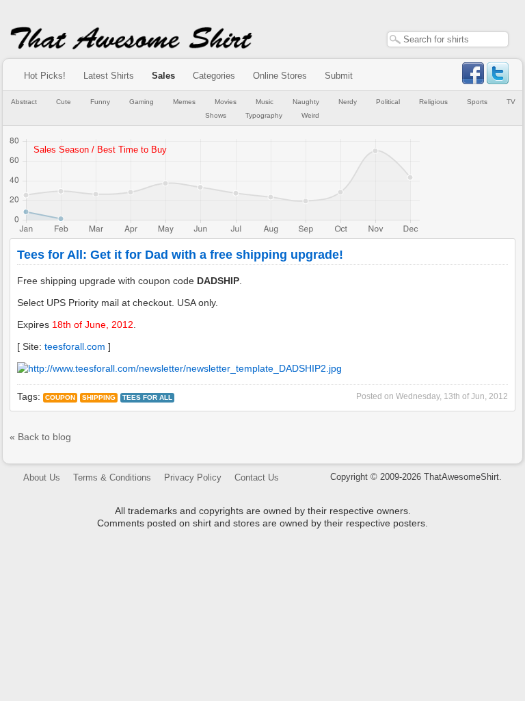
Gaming (141, 101)
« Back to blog (40, 436)
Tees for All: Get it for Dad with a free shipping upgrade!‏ (180, 255)
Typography (263, 115)
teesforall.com (74, 346)
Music (264, 101)
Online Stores (280, 76)
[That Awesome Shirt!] (131, 46)
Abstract (24, 101)
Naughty (306, 101)
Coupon (60, 397)
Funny (100, 101)
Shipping (99, 397)
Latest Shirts (108, 76)
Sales (163, 76)
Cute (63, 101)
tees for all (147, 397)
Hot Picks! (45, 76)
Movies (226, 101)
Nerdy (347, 101)
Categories (214, 76)
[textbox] (448, 39)
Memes (184, 101)
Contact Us (256, 477)
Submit (339, 76)
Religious (433, 101)
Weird (310, 115)
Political (388, 101)
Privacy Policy (192, 477)
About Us (41, 477)
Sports (477, 101)
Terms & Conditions (112, 477)
